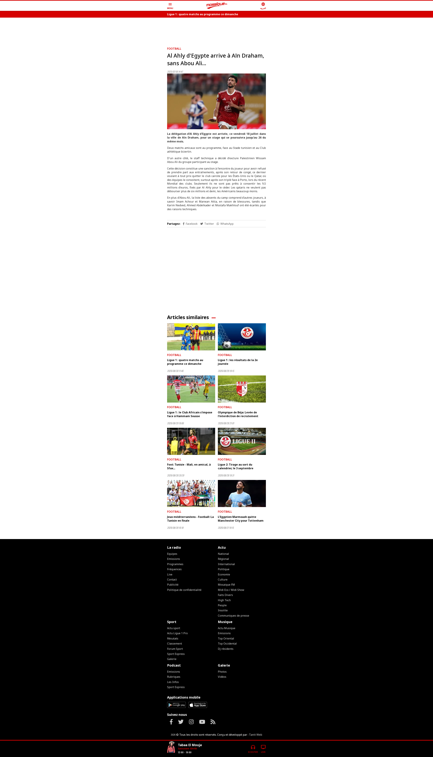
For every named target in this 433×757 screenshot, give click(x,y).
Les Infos (173, 682)
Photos (222, 672)
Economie (224, 574)
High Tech (224, 600)
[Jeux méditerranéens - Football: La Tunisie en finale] (191, 493)
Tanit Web (255, 735)
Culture (222, 579)
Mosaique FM (226, 584)
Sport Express (176, 654)
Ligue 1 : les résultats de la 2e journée (238, 362)
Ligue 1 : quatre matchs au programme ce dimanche (202, 14)
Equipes (172, 554)
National (223, 554)
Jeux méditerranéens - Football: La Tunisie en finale (190, 518)
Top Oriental (226, 638)
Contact (172, 579)
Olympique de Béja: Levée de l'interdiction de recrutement (238, 414)
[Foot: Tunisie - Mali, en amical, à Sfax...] (191, 441)
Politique (223, 569)
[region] (216, 31)
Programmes (175, 564)
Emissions (173, 559)
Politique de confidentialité (184, 590)
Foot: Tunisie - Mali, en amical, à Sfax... (189, 466)
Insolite (223, 610)
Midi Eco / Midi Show (231, 590)
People (222, 605)
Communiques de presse (233, 615)
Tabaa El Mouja (190, 745)
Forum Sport (175, 649)
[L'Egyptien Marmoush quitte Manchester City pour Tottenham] (242, 493)
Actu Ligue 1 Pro (177, 633)
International (226, 564)
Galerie (171, 659)
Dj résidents (225, 649)
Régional (223, 559)
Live (169, 574)
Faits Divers (225, 595)
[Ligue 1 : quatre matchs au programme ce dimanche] (191, 336)
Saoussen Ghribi (187, 748)
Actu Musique (226, 628)
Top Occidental (227, 643)
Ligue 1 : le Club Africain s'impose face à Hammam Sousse (189, 414)
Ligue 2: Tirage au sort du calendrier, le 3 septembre (235, 466)
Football (174, 48)
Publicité (172, 584)
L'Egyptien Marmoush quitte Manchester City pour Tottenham (241, 518)
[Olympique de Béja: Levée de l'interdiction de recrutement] (242, 389)
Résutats (172, 638)
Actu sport (173, 628)
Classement (174, 643)
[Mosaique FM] (216, 5)
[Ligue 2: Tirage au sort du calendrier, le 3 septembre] (242, 441)
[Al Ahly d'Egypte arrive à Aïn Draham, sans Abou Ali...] (216, 101)
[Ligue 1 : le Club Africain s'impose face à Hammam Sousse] (191, 389)
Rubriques (173, 677)
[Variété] (171, 747)
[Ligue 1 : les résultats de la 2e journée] (242, 336)
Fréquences (174, 569)
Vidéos (222, 677)
